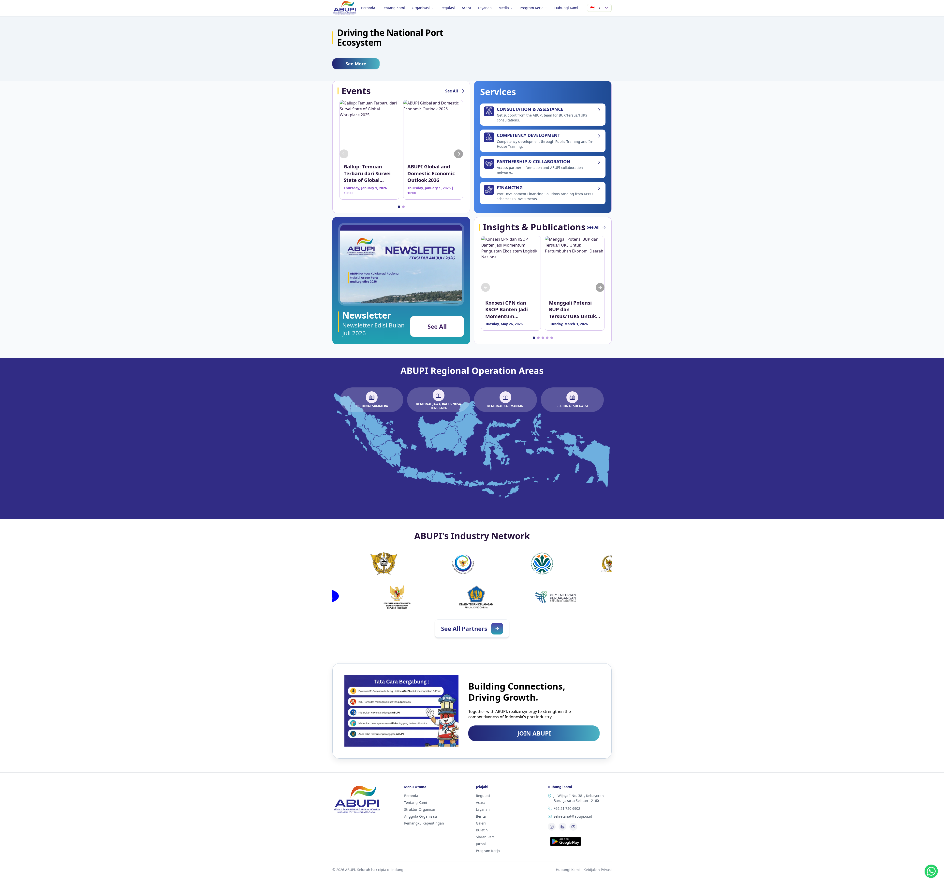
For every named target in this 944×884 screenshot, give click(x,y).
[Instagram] (552, 827)
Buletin (482, 830)
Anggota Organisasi (420, 816)
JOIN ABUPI (534, 733)
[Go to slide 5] (551, 338)
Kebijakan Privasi (598, 869)
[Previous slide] (343, 153)
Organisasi (421, 7)
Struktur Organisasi (420, 809)
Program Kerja (532, 7)
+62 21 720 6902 (567, 808)
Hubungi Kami (566, 7)
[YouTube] (573, 827)
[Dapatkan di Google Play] (565, 841)
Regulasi (448, 7)
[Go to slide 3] (543, 338)
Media (504, 7)
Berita (481, 816)
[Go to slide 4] (547, 338)
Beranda (368, 7)
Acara (466, 7)
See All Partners (464, 628)
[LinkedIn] (562, 827)
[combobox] (599, 8)
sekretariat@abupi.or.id (573, 816)
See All (451, 91)
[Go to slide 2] (403, 207)
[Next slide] (458, 153)
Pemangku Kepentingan (424, 823)
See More (356, 64)
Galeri (481, 823)
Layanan (485, 7)
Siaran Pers (485, 837)
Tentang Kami (393, 7)
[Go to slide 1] (399, 207)
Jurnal (481, 843)
